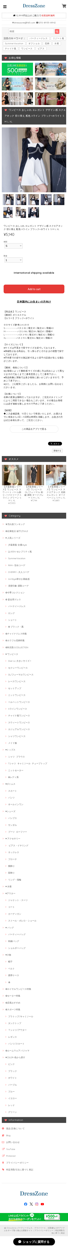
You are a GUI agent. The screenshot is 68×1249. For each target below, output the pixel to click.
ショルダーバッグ (17, 948)
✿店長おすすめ (12, 1002)
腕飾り (11, 866)
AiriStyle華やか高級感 (19, 579)
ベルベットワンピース (19, 702)
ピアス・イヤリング (18, 845)
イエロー (12, 1098)
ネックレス (13, 852)
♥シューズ (10, 811)
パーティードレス (39, 38)
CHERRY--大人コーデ (18, 572)
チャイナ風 (10, 48)
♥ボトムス (10, 784)
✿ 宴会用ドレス (13, 599)
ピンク (11, 1064)
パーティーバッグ (17, 934)
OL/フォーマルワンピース (21, 674)
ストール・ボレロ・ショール (22, 920)
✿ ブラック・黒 (16, 626)
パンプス (12, 818)
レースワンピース (17, 681)
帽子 (10, 961)
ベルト (11, 968)
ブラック (12, 1071)
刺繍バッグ (13, 941)
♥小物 (8, 954)
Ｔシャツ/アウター (17, 1030)
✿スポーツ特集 (12, 1009)
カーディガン (14, 913)
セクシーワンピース (18, 667)
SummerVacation (14, 43)
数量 (5, 256)
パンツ (11, 797)
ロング (11, 613)
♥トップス (10, 749)
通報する (57, 450)
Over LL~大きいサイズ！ (20, 661)
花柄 (47, 43)
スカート (12, 790)
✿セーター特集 (12, 995)
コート (11, 907)
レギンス (12, 1037)
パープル (12, 1084)
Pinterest (11, 1155)
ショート (12, 620)
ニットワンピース (17, 695)
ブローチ (12, 859)
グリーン (12, 1112)
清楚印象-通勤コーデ (18, 585)
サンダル (12, 825)
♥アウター (10, 893)
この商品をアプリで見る (34, 429)
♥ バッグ (9, 927)
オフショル (34, 43)
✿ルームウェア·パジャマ (17, 1050)
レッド (11, 1105)
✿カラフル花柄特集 (15, 640)
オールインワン (15, 804)
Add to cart (34, 289)
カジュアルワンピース (19, 729)
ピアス (41, 48)
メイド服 (12, 743)
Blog (8, 1135)
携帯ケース (13, 975)
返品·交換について (15, 1128)
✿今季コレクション (15, 592)
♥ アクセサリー (12, 838)
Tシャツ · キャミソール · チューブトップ (27, 763)
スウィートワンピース (19, 722)
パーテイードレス (17, 606)
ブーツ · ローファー (17, 831)
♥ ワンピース (11, 654)
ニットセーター (15, 770)
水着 (56, 43)
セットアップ (14, 688)
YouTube (10, 1149)
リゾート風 (58, 38)
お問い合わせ (13, 1142)
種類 (5, 242)
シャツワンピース (17, 736)
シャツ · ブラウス (16, 756)
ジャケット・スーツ (18, 900)
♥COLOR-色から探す (15, 1057)
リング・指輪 (14, 879)
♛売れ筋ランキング (15, 524)
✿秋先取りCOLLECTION (16, 647)
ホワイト (12, 1077)
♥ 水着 (8, 886)
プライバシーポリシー (17, 1162)
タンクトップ (14, 1023)
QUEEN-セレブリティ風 (20, 551)
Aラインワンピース (17, 708)
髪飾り (11, 872)
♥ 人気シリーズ (12, 537)
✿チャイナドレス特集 (16, 633)
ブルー (11, 1091)
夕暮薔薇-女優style (17, 544)
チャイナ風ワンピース (19, 715)
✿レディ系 (13, 777)
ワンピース (26, 48)
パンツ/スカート (16, 1043)
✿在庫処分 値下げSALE (16, 531)
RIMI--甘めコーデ (16, 565)
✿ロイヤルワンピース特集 (18, 989)
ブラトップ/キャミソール (20, 1016)
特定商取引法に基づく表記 (19, 1169)
